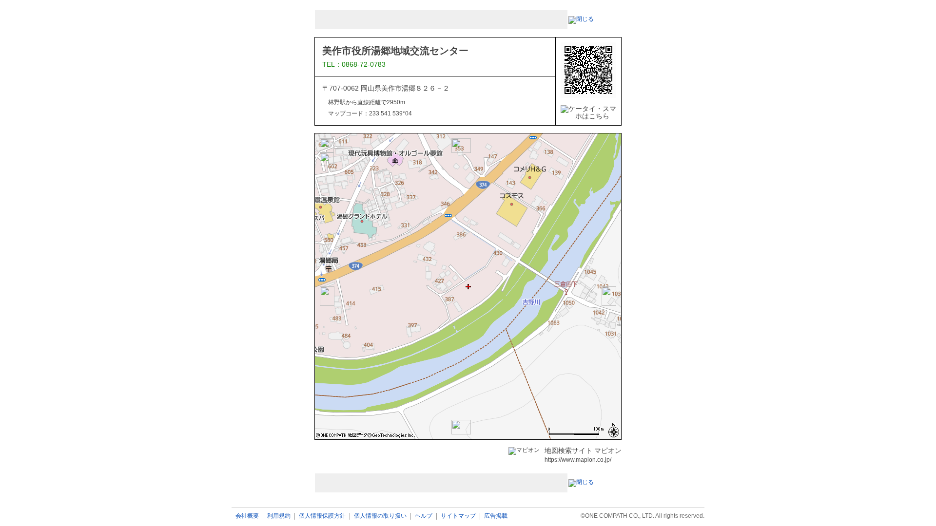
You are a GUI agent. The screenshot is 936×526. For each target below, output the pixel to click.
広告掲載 (495, 516)
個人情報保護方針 (322, 516)
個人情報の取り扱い (380, 516)
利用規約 (279, 516)
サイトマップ (458, 516)
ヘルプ (423, 516)
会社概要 (247, 516)
